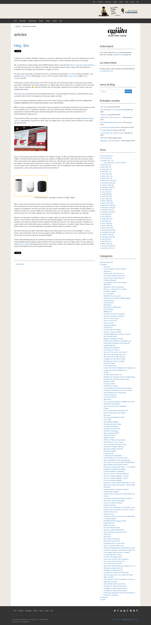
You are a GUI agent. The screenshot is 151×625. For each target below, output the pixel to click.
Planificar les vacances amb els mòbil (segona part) (122, 377)
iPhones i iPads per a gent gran (115, 440)
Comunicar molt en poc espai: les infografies (119, 516)
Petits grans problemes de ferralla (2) (117, 343)
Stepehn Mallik (46, 76)
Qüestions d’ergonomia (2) (113, 568)
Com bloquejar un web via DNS (111, 109)
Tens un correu (109, 323)
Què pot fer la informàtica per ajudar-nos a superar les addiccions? (127, 566)
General (104, 597)
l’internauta (108, 1)
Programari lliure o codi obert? (114, 543)
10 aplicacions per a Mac (112, 424)
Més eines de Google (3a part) (114, 354)
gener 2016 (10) (107, 203)
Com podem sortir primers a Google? (117, 552)
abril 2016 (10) (107, 196)
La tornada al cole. (110, 365)
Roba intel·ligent (109, 363)
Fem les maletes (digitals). (113, 480)
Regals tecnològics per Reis (113, 339)
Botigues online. (109, 381)
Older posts (19, 264)
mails (103, 599)
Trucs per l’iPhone (110, 397)
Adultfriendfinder (109, 345)
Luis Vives (71, 74)
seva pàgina (25, 244)
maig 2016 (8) (107, 194)
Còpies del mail (109, 523)
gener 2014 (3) (107, 243)
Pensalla (100, 1)
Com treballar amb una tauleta (114, 584)
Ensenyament (108, 303)
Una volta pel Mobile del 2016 (114, 417)
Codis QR (107, 534)
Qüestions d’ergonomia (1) (113, 570)
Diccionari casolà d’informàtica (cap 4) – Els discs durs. (123, 482)
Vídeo (126, 1)
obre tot (102, 156)
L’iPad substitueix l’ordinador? (114, 471)
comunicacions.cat (106, 71)
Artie (15, 100)
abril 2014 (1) (106, 241)
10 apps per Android (111, 426)
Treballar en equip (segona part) (115, 588)
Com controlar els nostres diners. (115, 444)
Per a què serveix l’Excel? (113, 563)
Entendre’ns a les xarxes (112, 296)
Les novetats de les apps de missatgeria (118, 388)
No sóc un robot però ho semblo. (115, 289)
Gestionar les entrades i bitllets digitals (117, 298)
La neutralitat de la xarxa (112, 554)
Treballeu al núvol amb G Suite (114, 359)
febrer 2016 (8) (107, 201)
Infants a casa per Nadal (112, 332)
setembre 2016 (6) (108, 187)
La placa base (109, 453)
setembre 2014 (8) (108, 237)
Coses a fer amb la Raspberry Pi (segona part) (120, 368)
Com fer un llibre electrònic (113, 503)
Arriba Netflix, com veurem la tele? (116, 458)
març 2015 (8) (107, 223)
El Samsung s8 (109, 300)
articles (104, 264)
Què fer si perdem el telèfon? (114, 316)
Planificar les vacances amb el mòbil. (117, 379)
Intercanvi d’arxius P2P (112, 541)
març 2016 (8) (107, 198)
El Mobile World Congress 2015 (115, 521)
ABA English (18, 94)
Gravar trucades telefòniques (114, 530)
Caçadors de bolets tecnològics (115, 469)
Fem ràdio (107, 419)
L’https (106, 408)
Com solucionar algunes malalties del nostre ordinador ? (123, 401)
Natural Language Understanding (81, 65)
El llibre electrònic (110, 505)
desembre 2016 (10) (109, 180)
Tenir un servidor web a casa (114, 545)
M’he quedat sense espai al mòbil (115, 464)
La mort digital (109, 294)
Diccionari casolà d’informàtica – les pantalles (120, 467)
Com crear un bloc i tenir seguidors (116, 559)
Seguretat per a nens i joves (113, 442)
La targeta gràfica (110, 518)
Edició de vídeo (109, 525)
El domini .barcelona (111, 431)
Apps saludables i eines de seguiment (117, 460)
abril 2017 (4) (106, 171)
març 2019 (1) (107, 158)
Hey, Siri (21, 45)
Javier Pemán (73, 76)
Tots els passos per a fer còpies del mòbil (118, 575)
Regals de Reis (109, 437)
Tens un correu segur (111, 318)
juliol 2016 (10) (107, 189)
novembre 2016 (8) (108, 183)
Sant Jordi (107, 399)
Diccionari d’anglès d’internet (114, 446)
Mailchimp (118, 55)
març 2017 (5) (107, 174)
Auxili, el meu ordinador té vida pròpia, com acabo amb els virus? (126, 507)
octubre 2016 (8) (108, 185)
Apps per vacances (110, 581)
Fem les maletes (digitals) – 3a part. (116, 476)
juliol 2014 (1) (106, 239)
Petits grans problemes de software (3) (117, 341)
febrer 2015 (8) (107, 225)
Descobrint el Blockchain (112, 307)
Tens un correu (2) (110, 320)
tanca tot (110, 156)
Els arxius (107, 415)
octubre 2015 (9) (108, 210)
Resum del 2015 (109, 435)
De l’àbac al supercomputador (114, 314)
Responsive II (117, 619)
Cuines (106, 496)
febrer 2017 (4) (107, 176)
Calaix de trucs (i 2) (110, 512)
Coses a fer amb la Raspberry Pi (115, 370)
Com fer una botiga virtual (113, 557)
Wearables (107, 305)
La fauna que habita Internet (110, 127)
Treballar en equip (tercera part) (115, 586)
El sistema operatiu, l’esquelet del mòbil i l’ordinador (122, 550)
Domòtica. (107, 487)
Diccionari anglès (110, 451)
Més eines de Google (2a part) (114, 356)
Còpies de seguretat (111, 595)
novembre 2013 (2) (108, 246)
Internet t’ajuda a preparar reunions (116, 489)
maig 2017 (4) (107, 169)
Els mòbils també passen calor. (111, 122)
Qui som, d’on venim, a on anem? (115, 352)
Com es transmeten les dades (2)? (116, 410)
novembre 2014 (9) (108, 232)
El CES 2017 (108, 327)
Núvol (132, 1)
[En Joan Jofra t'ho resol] (119, 11)
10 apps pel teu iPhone (112, 428)
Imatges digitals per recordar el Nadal (117, 334)
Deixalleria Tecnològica (112, 404)
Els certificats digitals (111, 422)
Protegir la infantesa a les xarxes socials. (118, 390)
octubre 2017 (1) (108, 160)
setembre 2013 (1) (108, 248)
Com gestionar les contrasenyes (115, 393)
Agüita (115, 1)
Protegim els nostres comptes (114, 361)
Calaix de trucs (109, 514)
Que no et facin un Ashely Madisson (116, 473)
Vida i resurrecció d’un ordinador (115, 406)
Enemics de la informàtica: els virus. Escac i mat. (121, 509)
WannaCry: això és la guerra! (110, 141)
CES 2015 (107, 536)
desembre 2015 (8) (108, 205)
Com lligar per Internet (111, 350)
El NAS (106, 372)
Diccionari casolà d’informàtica (114, 500)
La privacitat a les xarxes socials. (111, 133)
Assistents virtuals (110, 325)
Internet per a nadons (111, 491)
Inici (94, 1)
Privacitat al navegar (111, 386)
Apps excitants (109, 577)
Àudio (120, 1)
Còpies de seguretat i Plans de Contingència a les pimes (123, 593)
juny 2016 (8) (106, 192)
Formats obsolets (106, 130)
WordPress (135, 619)
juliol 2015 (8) (106, 214)
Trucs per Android (110, 395)
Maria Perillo (25, 76)
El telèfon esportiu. (110, 291)
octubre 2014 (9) (108, 234)
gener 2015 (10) (107, 228)
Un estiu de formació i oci (112, 374)
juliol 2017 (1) (106, 165)
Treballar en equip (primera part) (115, 590)
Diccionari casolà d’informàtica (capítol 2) (118, 498)
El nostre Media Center (112, 527)
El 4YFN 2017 (109, 309)
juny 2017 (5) (106, 167)
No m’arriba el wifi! (110, 336)
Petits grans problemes (112, 348)
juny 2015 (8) (106, 216)
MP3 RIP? (103, 138)
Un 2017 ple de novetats (112, 329)
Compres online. (109, 384)
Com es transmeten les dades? (115, 413)
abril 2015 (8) (106, 221)
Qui (138, 1)
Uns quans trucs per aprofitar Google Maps (119, 462)
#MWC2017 (108, 311)
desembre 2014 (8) (108, 230)
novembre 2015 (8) (108, 207)
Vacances (103, 114)
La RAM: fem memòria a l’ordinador (116, 572)
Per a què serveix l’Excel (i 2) (114, 561)
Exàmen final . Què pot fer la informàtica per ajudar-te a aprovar (126, 494)
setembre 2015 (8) (108, 212)
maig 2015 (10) (107, 219)
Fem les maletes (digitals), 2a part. (116, 478)
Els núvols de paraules (112, 539)
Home (18, 26)
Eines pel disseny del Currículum (115, 532)
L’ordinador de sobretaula (113, 455)
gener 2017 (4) (107, 178)
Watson (28, 109)
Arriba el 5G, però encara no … (111, 117)
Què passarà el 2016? (111, 433)
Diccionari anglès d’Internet (113, 449)
